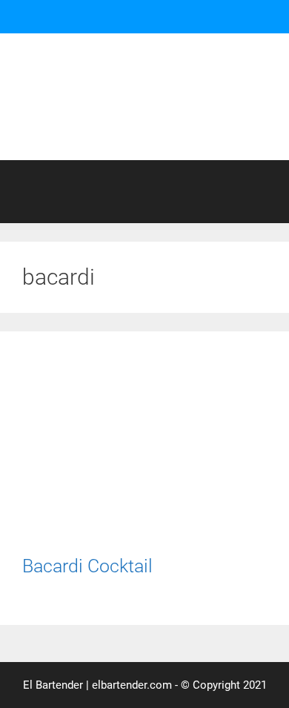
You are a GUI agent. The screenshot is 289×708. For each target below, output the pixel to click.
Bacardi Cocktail (87, 566)
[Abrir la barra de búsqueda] (270, 191)
